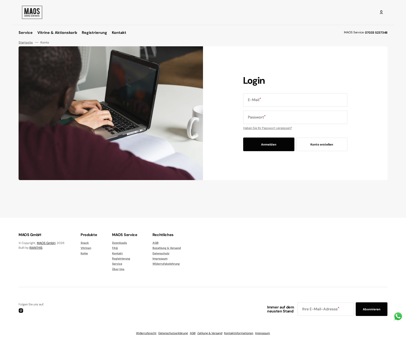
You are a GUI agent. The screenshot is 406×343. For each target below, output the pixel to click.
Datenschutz (160, 253)
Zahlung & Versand (209, 333)
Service (117, 264)
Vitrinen (86, 248)
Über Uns (118, 269)
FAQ (115, 248)
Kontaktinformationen (238, 333)
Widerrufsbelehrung (166, 264)
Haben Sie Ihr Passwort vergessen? (267, 128)
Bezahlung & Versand (166, 248)
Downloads (119, 243)
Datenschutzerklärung (173, 333)
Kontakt (117, 253)
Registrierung (121, 258)
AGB (155, 243)
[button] (381, 12)
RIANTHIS (36, 248)
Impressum (160, 258)
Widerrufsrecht (146, 333)
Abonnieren (371, 309)
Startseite (26, 42)
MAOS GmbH (46, 243)
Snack (85, 243)
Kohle (84, 253)
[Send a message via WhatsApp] (398, 316)
